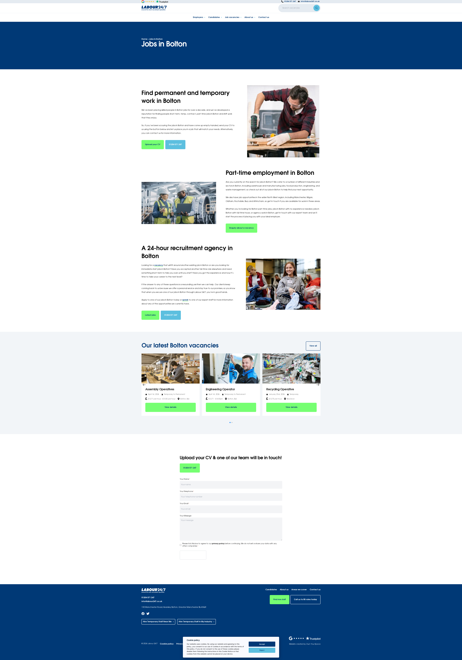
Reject (262, 650)
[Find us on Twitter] (147, 615)
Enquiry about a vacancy (241, 228)
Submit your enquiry (193, 555)
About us (248, 17)
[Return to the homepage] (154, 8)
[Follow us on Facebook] (142, 615)
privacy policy (218, 544)
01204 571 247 (175, 145)
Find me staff (279, 600)
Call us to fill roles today (305, 600)
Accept (262, 644)
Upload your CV (152, 145)
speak (185, 300)
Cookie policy (166, 644)
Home (144, 39)
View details (170, 407)
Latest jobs (150, 315)
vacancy (158, 265)
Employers (198, 17)
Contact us (263, 17)
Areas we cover (299, 590)
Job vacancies (232, 17)
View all (313, 346)
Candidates (214, 17)
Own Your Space (313, 644)
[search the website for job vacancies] (316, 8)
